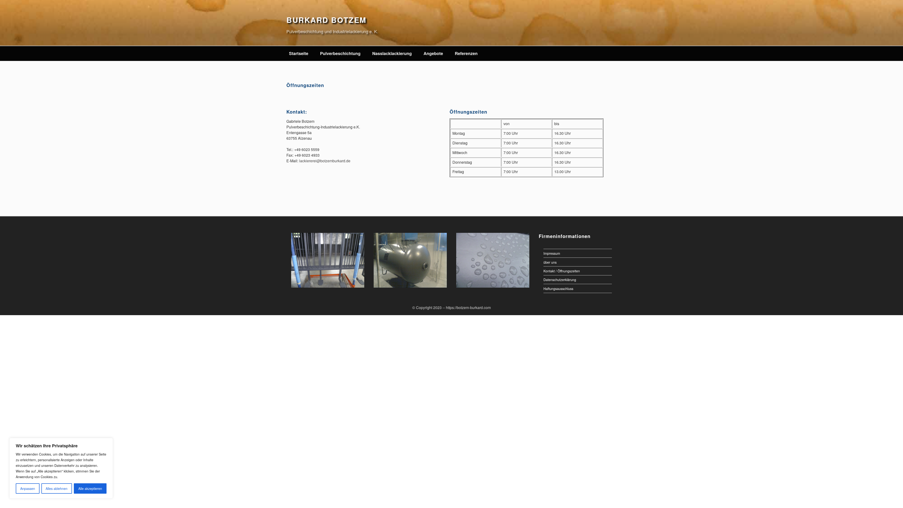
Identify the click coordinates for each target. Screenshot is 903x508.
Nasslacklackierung (392, 53)
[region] (61, 468)
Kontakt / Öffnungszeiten (561, 270)
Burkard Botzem (326, 19)
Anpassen (27, 488)
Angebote (433, 53)
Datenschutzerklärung (559, 279)
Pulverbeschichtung (340, 53)
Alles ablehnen (56, 488)
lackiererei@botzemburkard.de (324, 160)
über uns (550, 262)
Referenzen (466, 53)
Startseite (298, 53)
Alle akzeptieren (90, 488)
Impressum (551, 253)
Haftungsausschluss (558, 288)
